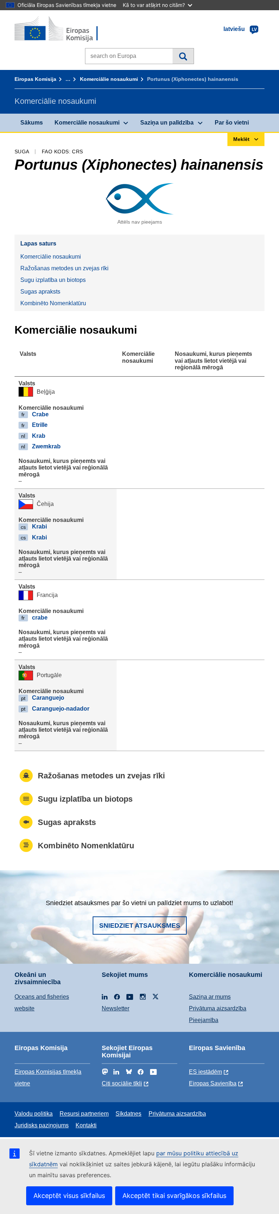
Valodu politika (34, 1114)
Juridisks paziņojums (42, 1125)
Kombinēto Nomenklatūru (53, 303)
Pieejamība (203, 1020)
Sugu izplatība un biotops (53, 280)
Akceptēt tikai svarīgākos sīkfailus (174, 1195)
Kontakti (86, 1125)
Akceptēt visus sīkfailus (69, 1195)
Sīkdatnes (128, 1114)
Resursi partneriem (84, 1114)
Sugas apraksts (40, 291)
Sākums (31, 122)
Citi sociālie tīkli (122, 1083)
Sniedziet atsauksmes (139, 925)
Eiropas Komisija (35, 79)
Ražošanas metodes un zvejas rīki (64, 268)
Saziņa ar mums (210, 997)
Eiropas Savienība (212, 1083)
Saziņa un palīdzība (167, 122)
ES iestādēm (205, 1072)
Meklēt (183, 56)
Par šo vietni (232, 122)
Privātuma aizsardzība (217, 1008)
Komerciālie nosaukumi (109, 79)
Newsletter (115, 1008)
